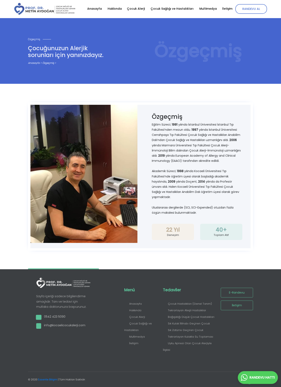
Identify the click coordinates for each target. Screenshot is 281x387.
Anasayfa (34, 63)
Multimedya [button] (208, 9)
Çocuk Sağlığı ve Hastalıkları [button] (172, 9)
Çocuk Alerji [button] (136, 9)
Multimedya (137, 337)
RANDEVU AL (251, 9)
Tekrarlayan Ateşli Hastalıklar (187, 310)
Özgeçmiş (48, 63)
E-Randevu (237, 292)
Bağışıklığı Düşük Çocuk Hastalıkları (191, 317)
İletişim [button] (227, 9)
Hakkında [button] (115, 9)
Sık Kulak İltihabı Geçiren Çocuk (189, 323)
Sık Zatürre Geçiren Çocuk (185, 330)
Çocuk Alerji (137, 317)
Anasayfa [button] (94, 9)
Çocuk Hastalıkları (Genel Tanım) (190, 304)
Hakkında (135, 310)
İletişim (133, 343)
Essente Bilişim (47, 379)
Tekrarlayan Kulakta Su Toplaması (190, 337)
